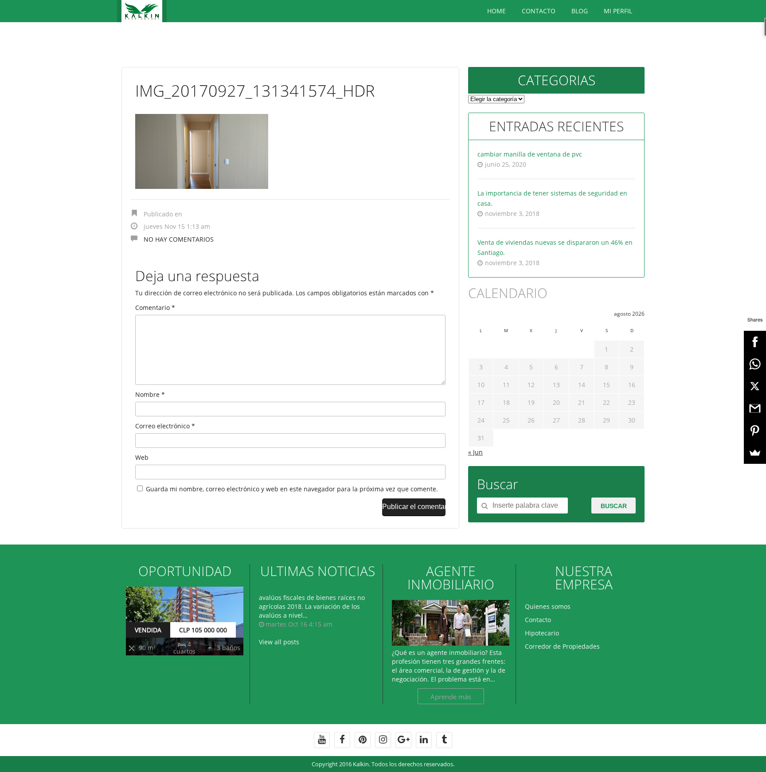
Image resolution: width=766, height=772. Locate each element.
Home (496, 11)
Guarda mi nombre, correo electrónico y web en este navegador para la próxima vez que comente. (292, 489)
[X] (755, 386)
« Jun (475, 452)
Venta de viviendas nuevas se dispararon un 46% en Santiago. (555, 247)
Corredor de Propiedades (562, 646)
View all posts (279, 642)
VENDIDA (148, 630)
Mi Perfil (618, 11)
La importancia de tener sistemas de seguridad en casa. (552, 198)
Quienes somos (548, 606)
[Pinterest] (755, 430)
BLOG (579, 11)
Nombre (150, 394)
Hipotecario (542, 633)
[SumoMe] (755, 453)
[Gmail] (755, 408)
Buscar (614, 505)
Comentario (155, 307)
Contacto (538, 11)
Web (142, 457)
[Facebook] (755, 342)
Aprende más (450, 696)
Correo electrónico (165, 426)
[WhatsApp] (755, 364)
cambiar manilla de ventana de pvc (529, 154)
